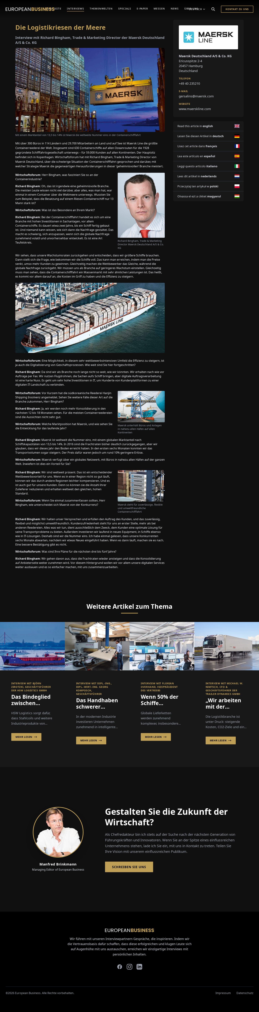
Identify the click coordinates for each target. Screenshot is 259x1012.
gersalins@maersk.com (196, 96)
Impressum (223, 993)
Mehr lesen (24, 737)
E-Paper (142, 8)
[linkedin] (139, 967)
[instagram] (129, 967)
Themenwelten (101, 8)
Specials (124, 8)
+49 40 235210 (189, 83)
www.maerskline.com (195, 109)
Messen (159, 8)
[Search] (213, 9)
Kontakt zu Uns (237, 9)
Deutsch (195, 9)
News (175, 8)
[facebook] (119, 967)
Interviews (75, 8)
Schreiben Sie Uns (129, 867)
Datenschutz (244, 993)
